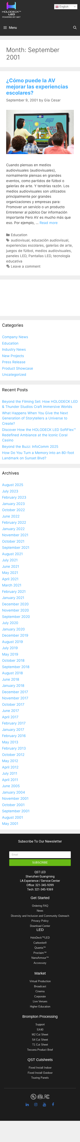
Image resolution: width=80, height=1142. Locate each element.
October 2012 (13, 755)
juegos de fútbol (19, 251)
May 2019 (10, 654)
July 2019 (10, 648)
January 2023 (13, 504)
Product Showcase (17, 368)
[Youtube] (44, 1104)
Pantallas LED (40, 256)
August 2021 (12, 554)
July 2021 (10, 560)
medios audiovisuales (53, 251)
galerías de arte (59, 245)
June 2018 (10, 679)
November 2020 (15, 610)
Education (19, 235)
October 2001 (13, 805)
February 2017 (14, 723)
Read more (49, 223)
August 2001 (12, 817)
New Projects (13, 356)
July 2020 (10, 623)
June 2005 (11, 786)
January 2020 (13, 629)
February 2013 (14, 748)
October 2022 (13, 510)
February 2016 (14, 736)
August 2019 (12, 642)
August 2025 (12, 485)
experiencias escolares (25, 245)
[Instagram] (36, 1104)
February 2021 (14, 592)
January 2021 (13, 598)
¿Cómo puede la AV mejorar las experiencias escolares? (37, 86)
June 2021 (10, 566)
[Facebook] (53, 1104)
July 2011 (9, 773)
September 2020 (16, 617)
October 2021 (13, 541)
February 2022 (14, 522)
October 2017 (13, 704)
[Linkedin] (27, 1104)
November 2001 (15, 798)
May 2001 (10, 824)
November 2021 (15, 535)
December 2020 (15, 604)
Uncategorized (14, 375)
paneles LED (16, 256)
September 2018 (15, 667)
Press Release (13, 362)
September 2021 (15, 547)
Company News (15, 337)
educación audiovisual (50, 240)
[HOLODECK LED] (11, 9)
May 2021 (10, 573)
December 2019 (15, 635)
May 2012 (10, 761)
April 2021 (10, 579)
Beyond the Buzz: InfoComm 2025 (30, 446)
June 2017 (10, 711)
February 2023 (14, 497)
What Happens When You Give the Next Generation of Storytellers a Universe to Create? (35, 418)
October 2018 (13, 660)
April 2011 (10, 780)
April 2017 (10, 717)
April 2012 (10, 767)
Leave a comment (25, 266)
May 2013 (10, 742)
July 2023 (10, 491)
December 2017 (15, 692)
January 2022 (13, 529)
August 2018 (12, 673)
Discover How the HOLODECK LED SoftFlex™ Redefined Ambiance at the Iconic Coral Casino (39, 435)
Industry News (14, 349)
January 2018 (13, 686)
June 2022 (10, 516)
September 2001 (16, 811)
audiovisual (20, 240)
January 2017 (13, 730)
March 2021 (11, 585)
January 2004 (13, 792)
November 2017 (15, 698)
